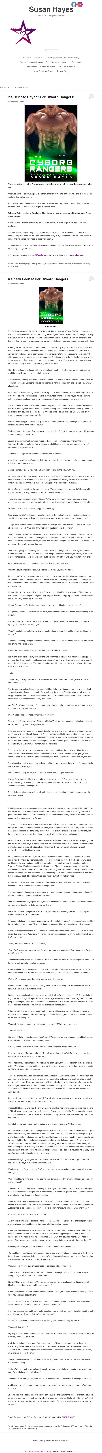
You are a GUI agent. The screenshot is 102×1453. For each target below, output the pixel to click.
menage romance (51, 263)
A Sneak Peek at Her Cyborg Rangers (38, 278)
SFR (72, 1426)
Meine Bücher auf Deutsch (44, 71)
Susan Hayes (51, 9)
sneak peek (19, 1426)
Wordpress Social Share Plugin (39, 1451)
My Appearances (75, 62)
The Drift (85, 263)
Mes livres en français (66, 66)
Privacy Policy (62, 71)
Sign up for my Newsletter (56, 62)
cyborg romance (38, 263)
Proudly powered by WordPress (57, 1440)
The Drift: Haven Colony (17, 1428)
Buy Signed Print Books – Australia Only (63, 57)
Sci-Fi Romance (65, 263)
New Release (20, 263)
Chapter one (42, 254)
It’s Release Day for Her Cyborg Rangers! (41, 96)
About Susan (32, 66)
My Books (27, 57)
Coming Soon (39, 57)
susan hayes (77, 263)
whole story (77, 254)
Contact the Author (47, 66)
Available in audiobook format (31, 62)
